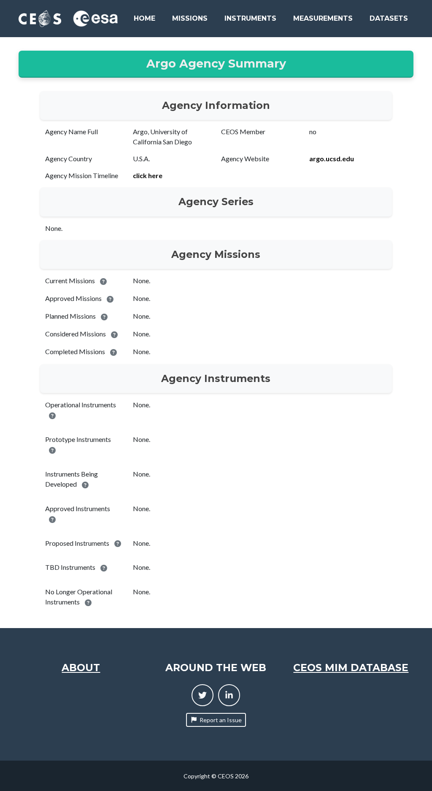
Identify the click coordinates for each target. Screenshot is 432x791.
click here (147, 175)
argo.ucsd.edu (331, 158)
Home (144, 18)
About (81, 667)
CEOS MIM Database (350, 667)
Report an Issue (221, 719)
